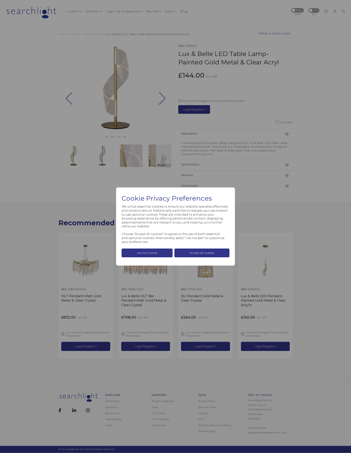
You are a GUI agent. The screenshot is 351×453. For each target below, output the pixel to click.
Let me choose (147, 253)
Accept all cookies (201, 253)
